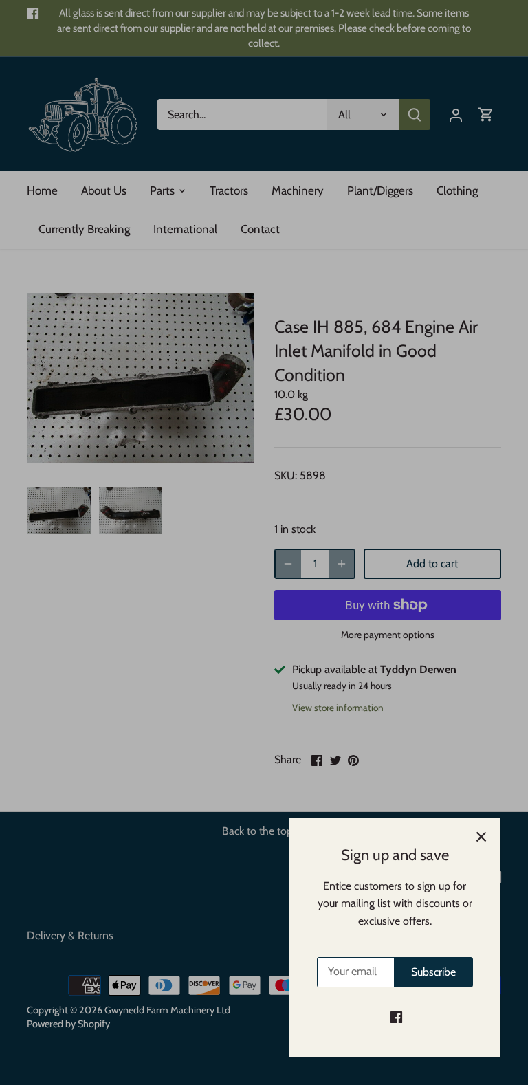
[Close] (481, 837)
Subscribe (433, 971)
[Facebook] (396, 1016)
